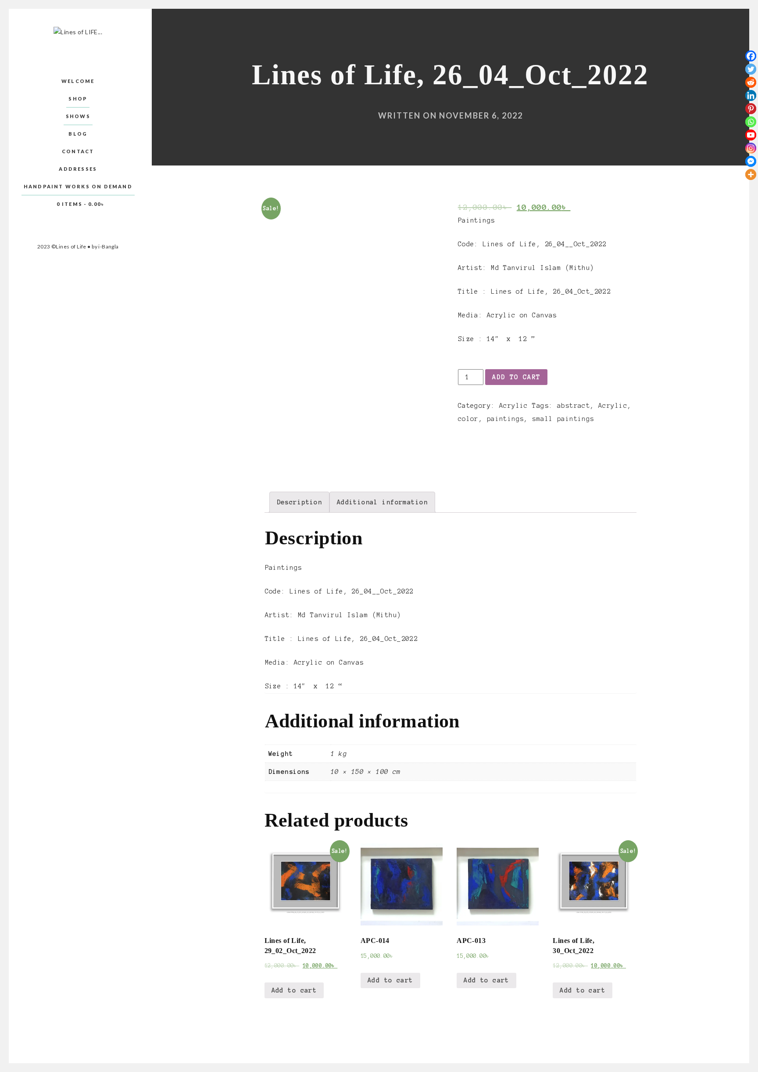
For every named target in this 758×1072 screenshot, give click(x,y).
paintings (505, 418)
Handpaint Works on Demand (78, 186)
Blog (77, 134)
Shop (77, 98)
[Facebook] (750, 55)
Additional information (382, 502)
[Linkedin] (750, 95)
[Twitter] (750, 69)
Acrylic (513, 405)
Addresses (78, 169)
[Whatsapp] (750, 121)
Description (299, 502)
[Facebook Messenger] (750, 161)
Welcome (77, 81)
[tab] (299, 502)
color (468, 418)
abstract (573, 405)
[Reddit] (750, 82)
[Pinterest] (750, 108)
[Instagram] (750, 148)
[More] (750, 174)
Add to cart (516, 377)
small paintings (563, 418)
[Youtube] (750, 135)
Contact (78, 151)
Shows (78, 116)
